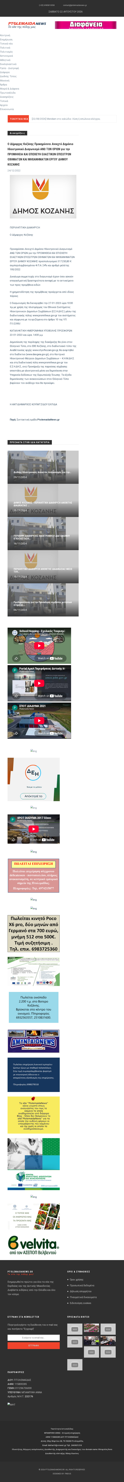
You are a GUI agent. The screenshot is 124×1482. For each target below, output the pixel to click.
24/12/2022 (14, 170)
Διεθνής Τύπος (8, 76)
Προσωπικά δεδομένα (82, 1285)
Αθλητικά (5, 60)
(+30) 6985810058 (47, 5)
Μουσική (4, 80)
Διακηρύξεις (7, 96)
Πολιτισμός (6, 51)
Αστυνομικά (6, 55)
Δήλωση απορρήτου (80, 1291)
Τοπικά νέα (6, 43)
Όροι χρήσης (76, 1279)
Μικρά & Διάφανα (9, 88)
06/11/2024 (20, 609)
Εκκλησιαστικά (8, 64)
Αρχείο (4, 105)
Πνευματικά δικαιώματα (83, 1297)
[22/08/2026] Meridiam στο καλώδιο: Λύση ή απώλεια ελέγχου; (66, 118)
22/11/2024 (20, 510)
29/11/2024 (20, 477)
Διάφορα (5, 72)
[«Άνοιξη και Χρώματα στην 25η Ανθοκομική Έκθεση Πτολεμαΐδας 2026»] (91, 1328)
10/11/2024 (20, 576)
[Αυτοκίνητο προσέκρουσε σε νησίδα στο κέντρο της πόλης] (74, 1342)
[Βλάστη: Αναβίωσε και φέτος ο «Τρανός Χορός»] (74, 1329)
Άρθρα (3, 84)
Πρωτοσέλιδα (7, 92)
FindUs (68, 1474)
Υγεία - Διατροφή (9, 68)
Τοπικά (4, 101)
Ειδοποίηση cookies (80, 1303)
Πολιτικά (5, 47)
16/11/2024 (20, 543)
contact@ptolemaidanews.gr (75, 5)
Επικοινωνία (7, 109)
